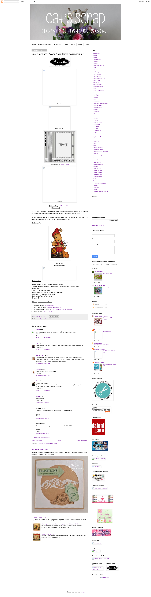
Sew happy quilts (107, 331)
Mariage (95, 128)
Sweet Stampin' (97, 176)
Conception (96, 82)
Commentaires (98, 307)
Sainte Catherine (98, 164)
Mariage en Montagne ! (40, 449)
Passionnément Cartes (101, 316)
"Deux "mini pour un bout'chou (101, 344)
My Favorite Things (98, 137)
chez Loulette (98, 343)
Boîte (94, 68)
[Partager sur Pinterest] (58, 316)
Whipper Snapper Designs (100, 191)
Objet (94, 145)
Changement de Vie (99, 78)
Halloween (96, 112)
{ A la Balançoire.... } (107, 287)
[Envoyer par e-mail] (50, 316)
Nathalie (38, 369)
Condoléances (97, 84)
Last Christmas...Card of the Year (62, 309)
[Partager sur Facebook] (56, 316)
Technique (96, 179)
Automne (96, 61)
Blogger (83, 592)
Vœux (95, 189)
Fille (94, 99)
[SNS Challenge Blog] (59, 66)
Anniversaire (97, 59)
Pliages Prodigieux (98, 149)
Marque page (97, 130)
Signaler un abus (98, 225)
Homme (95, 116)
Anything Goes (48, 311)
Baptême (96, 63)
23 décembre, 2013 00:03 (43, 391)
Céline (38, 329)
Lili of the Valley (97, 122)
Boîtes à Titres (98, 272)
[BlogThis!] (52, 316)
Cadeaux (87, 44)
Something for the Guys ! (48, 534)
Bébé (94, 70)
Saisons (95, 166)
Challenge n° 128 (49, 305)
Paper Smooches (98, 147)
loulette (38, 396)
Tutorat (95, 185)
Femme (95, 97)
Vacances (96, 187)
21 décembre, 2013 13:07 (43, 338)
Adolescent (96, 53)
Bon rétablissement (98, 65)
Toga (94, 181)
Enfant (95, 93)
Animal (95, 57)
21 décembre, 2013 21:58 (43, 350)
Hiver (94, 114)
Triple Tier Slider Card (99, 183)
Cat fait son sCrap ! (99, 285)
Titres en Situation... (107, 273)
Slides (66, 44)
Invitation (96, 120)
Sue (37, 343)
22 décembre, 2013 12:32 (43, 363)
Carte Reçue (97, 76)
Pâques (95, 153)
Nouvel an (96, 141)
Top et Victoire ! (57, 44)
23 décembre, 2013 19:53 (43, 403)
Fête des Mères (97, 105)
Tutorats (73, 44)
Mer (94, 135)
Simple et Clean (97, 170)
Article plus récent (37, 440)
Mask (94, 132)
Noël (43, 318)
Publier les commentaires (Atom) (48, 443)
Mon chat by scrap (99, 349)
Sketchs (80, 44)
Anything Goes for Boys (54, 307)
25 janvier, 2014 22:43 (42, 418)
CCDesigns (96, 72)
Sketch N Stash (65, 164)
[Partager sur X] (54, 316)
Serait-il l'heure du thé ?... (41, 517)
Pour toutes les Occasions (100, 151)
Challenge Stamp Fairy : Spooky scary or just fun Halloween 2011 (59, 524)
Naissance (96, 139)
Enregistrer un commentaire (42, 437)
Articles (96, 304)
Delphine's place (99, 362)
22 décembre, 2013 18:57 (43, 375)
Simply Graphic (97, 172)
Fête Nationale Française (100, 103)
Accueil (34, 44)
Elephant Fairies (99, 330)
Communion (96, 80)
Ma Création (96, 124)
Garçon (95, 109)
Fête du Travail (97, 107)
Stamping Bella (97, 174)
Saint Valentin (97, 162)
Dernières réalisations (44, 44)
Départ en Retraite (98, 91)
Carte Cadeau (97, 74)
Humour (95, 118)
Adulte (95, 55)
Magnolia (39, 318)
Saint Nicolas (97, 160)
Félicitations (96, 101)
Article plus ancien (82, 440)
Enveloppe (96, 95)
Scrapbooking (97, 168)
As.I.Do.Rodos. (40, 355)
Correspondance (98, 86)
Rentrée (95, 158)
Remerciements (97, 156)
